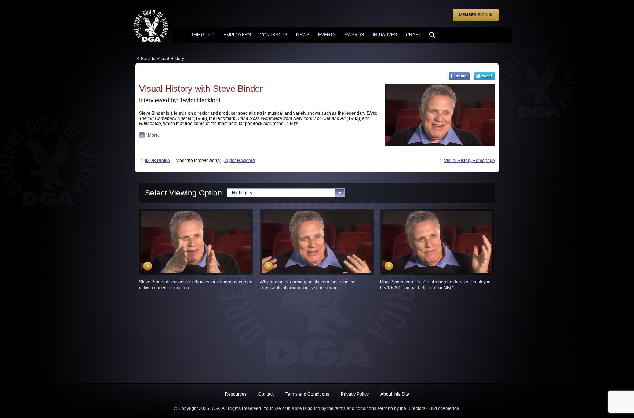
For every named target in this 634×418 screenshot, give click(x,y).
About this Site (394, 394)
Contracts (273, 34)
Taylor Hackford (239, 160)
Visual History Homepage (469, 160)
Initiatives (385, 34)
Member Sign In (476, 14)
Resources (236, 394)
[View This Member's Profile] (440, 115)
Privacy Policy (355, 394)
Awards (354, 34)
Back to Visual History (162, 58)
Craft (413, 34)
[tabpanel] (317, 250)
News (302, 34)
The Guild (203, 34)
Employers (237, 34)
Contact (266, 394)
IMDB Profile (157, 160)
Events (327, 34)
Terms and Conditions (307, 394)
